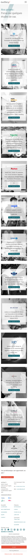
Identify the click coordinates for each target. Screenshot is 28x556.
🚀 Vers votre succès (7, 477)
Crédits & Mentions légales (18, 554)
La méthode (4, 506)
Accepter (14, 547)
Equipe (2, 514)
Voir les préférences (14, 550)
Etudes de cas (17, 512)
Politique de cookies (8, 554)
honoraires (4, 512)
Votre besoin (17, 506)
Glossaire (16, 524)
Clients (16, 509)
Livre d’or (16, 514)
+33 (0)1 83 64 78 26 (20, 486)
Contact (3, 517)
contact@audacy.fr (21, 489)
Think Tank (17, 519)
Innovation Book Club (19, 522)
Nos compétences (5, 509)
